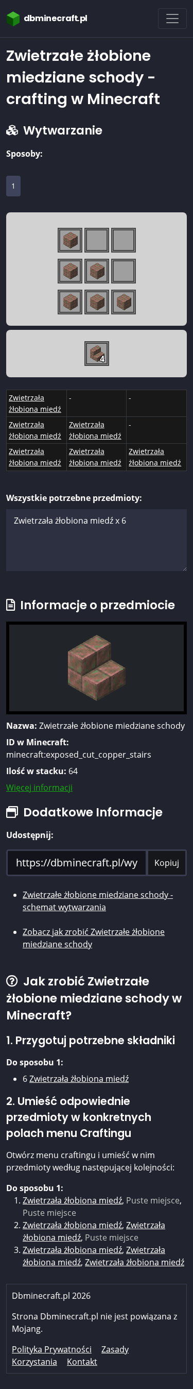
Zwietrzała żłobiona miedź (79, 1078)
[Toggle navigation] (172, 18)
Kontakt (82, 1361)
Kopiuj (166, 862)
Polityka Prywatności (52, 1349)
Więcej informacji (39, 787)
